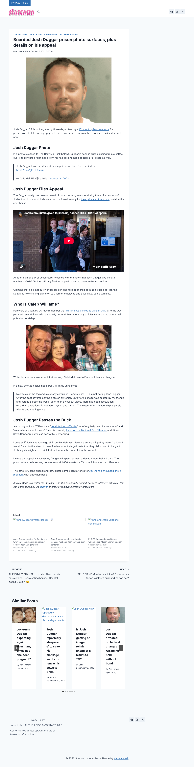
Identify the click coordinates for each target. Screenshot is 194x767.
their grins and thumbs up (95, 199)
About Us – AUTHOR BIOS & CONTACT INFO (36, 725)
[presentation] (24, 615)
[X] (177, 11)
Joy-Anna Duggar (68, 35)
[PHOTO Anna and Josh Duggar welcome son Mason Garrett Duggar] (105, 528)
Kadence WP (121, 758)
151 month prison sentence (94, 129)
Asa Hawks (114, 669)
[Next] (121, 648)
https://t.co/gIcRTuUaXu (30, 170)
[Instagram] (182, 11)
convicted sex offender (64, 426)
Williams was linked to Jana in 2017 (86, 310)
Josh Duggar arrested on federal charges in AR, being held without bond (113, 646)
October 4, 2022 (59, 178)
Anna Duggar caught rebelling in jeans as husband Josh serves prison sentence (68, 542)
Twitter (44, 486)
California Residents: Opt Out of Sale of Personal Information (32, 732)
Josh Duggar (51, 35)
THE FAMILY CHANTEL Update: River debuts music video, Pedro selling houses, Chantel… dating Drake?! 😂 (34, 575)
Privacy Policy (19, 2)
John (51, 677)
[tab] (63, 691)
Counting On (35, 35)
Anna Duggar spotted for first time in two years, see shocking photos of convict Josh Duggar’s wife (30, 542)
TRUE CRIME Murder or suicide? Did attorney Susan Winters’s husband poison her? (103, 573)
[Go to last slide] (16, 648)
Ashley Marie (22, 51)
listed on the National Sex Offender (86, 430)
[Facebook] (171, 11)
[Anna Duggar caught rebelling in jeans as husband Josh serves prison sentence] (68, 528)
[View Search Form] (38, 11)
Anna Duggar (20, 35)
